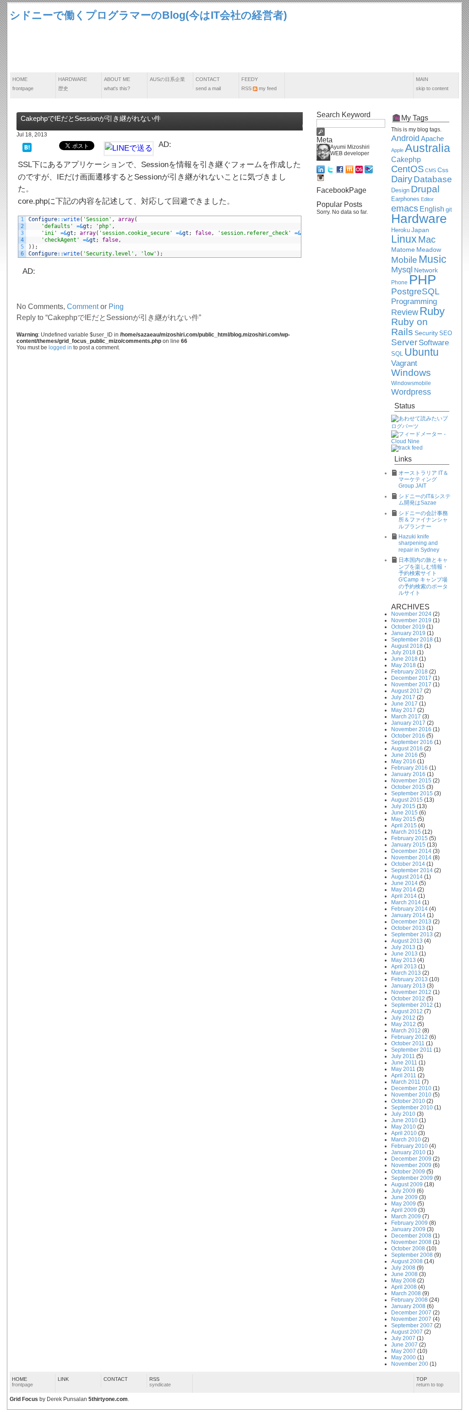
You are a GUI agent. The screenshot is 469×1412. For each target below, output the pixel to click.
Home (22, 83)
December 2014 (411, 851)
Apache (432, 138)
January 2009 (408, 1229)
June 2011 (404, 1062)
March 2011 (405, 1082)
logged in (60, 347)
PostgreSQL (415, 291)
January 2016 (408, 774)
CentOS (407, 169)
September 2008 (412, 1255)
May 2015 (403, 819)
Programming (414, 301)
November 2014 (411, 857)
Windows (411, 372)
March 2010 (406, 1139)
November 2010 (411, 1095)
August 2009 (407, 1184)
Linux (404, 239)
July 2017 (403, 697)
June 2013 (404, 953)
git (449, 209)
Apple (397, 150)
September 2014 (412, 870)
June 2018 (404, 659)
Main (432, 83)
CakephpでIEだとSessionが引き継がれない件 (91, 118)
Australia (427, 147)
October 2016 (408, 736)
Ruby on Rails (409, 326)
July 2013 (403, 947)
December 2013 (411, 921)
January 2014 (408, 915)
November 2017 (411, 684)
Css (442, 170)
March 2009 (406, 1216)
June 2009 (404, 1197)
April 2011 (403, 1075)
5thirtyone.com (108, 1399)
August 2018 (407, 646)
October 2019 (408, 627)
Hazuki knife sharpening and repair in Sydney (418, 543)
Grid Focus (24, 1399)
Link (63, 1379)
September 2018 (412, 639)
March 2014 (406, 902)
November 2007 (411, 1319)
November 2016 (411, 729)
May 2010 (403, 1127)
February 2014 (409, 909)
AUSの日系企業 (167, 79)
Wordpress (411, 391)
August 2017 (407, 691)
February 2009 (409, 1223)
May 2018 (403, 665)
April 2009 (404, 1210)
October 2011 (408, 1043)
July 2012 (403, 1018)
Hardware (72, 83)
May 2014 (403, 889)
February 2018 (409, 671)
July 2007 (403, 1338)
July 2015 (403, 806)
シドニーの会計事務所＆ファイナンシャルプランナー (423, 520)
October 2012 (408, 998)
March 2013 (406, 973)
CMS (430, 170)
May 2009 (403, 1203)
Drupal (425, 189)
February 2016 (409, 768)
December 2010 (411, 1088)
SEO (445, 333)
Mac (427, 239)
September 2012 (412, 1005)
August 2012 (407, 1011)
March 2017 (406, 716)
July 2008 (403, 1268)
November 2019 (411, 620)
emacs (404, 208)
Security (426, 333)
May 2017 (403, 710)
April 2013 (404, 966)
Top (429, 1381)
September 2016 (412, 742)
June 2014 (404, 883)
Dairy (401, 179)
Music (433, 259)
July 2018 (403, 652)
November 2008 (411, 1242)
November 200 (409, 1364)
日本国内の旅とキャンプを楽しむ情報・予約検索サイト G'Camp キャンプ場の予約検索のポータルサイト (423, 576)
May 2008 (403, 1280)
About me (117, 83)
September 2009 (412, 1178)
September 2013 (412, 934)
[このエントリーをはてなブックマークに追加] (27, 146)
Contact (208, 83)
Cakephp (406, 159)
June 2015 (404, 812)
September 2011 (411, 1050)
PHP (422, 279)
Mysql (402, 269)
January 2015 (408, 845)
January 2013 (408, 986)
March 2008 (406, 1293)
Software (434, 342)
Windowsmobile (411, 383)
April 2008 (404, 1287)
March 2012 (406, 1030)
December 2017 (411, 678)
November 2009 (411, 1165)
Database (433, 179)
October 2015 (408, 787)
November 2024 (411, 614)
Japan (420, 230)
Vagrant (404, 363)
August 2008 (407, 1261)
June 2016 (404, 755)
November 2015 (411, 780)
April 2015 (404, 825)
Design (400, 190)
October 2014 (408, 864)
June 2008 (404, 1274)
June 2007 (404, 1344)
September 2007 (412, 1325)
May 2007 (403, 1351)
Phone (399, 282)
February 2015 (409, 838)
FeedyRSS (259, 83)
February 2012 (409, 1037)
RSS (160, 1381)
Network (426, 270)
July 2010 (403, 1114)
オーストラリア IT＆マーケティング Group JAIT (423, 479)
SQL (397, 354)
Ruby (432, 311)
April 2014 (404, 896)
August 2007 (407, 1332)
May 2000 (403, 1357)
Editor (427, 199)
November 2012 (411, 992)
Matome (403, 249)
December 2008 (411, 1236)
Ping (116, 306)
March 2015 (406, 832)
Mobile (404, 260)
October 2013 (408, 928)
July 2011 (403, 1056)
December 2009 (411, 1159)
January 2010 (408, 1152)
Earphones (405, 199)
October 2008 (408, 1248)
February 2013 (409, 979)
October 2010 (408, 1101)
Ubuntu (421, 352)
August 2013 (407, 941)
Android (405, 138)
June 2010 (404, 1120)
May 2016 (403, 761)
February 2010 (409, 1146)
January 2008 (408, 1306)
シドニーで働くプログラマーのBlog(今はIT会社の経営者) (148, 15)
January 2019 (408, 633)
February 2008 (409, 1300)
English (432, 209)
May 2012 (403, 1024)
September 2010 (412, 1107)
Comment (82, 306)
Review (404, 312)
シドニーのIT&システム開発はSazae (424, 499)
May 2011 (403, 1069)
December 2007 (411, 1312)
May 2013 (403, 960)
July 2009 (403, 1191)
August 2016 (407, 748)
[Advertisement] (292, 47)
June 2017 (404, 704)
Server (404, 342)
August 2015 (407, 800)
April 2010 (404, 1133)
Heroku (400, 230)
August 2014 (407, 877)
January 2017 (408, 723)
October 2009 (408, 1171)
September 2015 (412, 793)
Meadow (428, 249)
